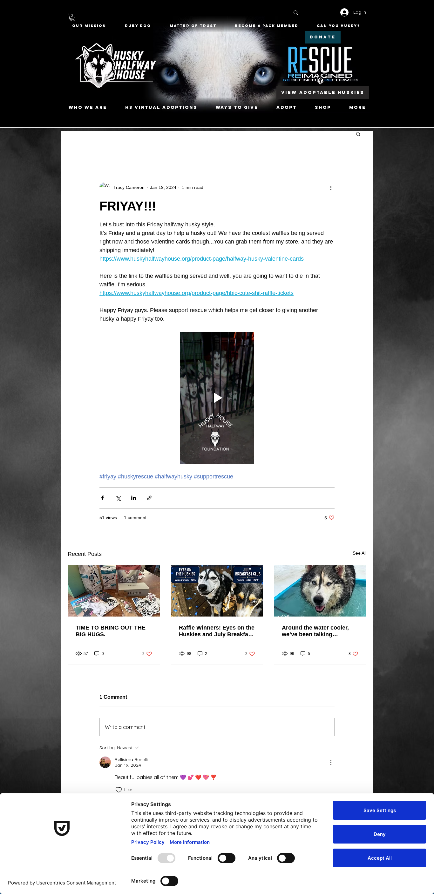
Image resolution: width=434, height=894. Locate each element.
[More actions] (331, 187)
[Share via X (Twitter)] (118, 498)
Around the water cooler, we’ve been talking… (315, 630)
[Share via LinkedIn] (134, 498)
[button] (72, 17)
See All (359, 553)
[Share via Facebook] (102, 498)
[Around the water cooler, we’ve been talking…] (320, 591)
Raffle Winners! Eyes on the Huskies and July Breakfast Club (216, 631)
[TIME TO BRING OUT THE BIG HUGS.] (114, 591)
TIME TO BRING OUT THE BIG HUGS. (111, 630)
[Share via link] (149, 498)
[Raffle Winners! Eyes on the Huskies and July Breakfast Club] (217, 591)
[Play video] (217, 398)
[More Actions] (331, 762)
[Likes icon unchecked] (119, 790)
